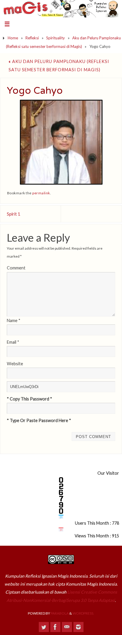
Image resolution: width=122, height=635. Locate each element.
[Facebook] (55, 627)
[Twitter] (44, 627)
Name (13, 320)
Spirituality (55, 37)
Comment (16, 267)
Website (15, 363)
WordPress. (83, 613)
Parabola (60, 613)
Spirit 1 (13, 213)
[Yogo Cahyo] (61, 142)
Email (13, 342)
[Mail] (67, 627)
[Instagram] (78, 627)
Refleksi (32, 37)
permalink (41, 193)
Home (13, 37)
